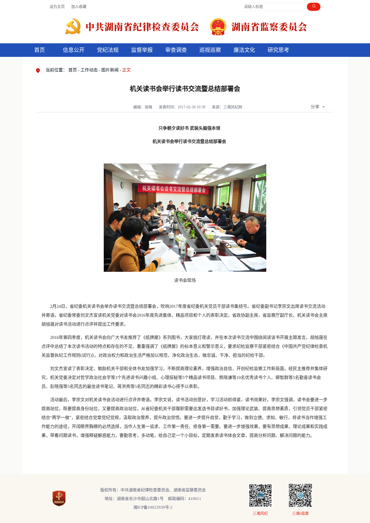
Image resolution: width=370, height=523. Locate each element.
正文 (126, 70)
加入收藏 (78, 7)
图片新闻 (110, 70)
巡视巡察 (210, 50)
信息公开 (74, 50)
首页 (39, 50)
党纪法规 (108, 50)
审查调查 (176, 50)
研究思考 (278, 50)
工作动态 (89, 70)
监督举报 (142, 50)
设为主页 (57, 7)
